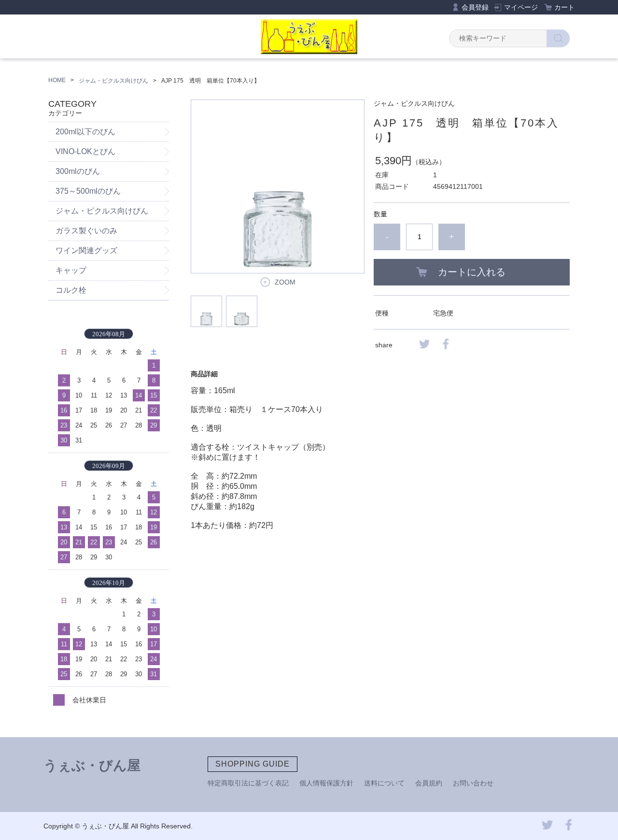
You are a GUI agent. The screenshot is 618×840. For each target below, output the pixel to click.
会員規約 (428, 783)
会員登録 (475, 7)
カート (564, 7)
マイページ (521, 7)
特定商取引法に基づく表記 (248, 783)
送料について (384, 783)
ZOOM (285, 282)
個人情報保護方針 (326, 783)
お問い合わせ (473, 783)
